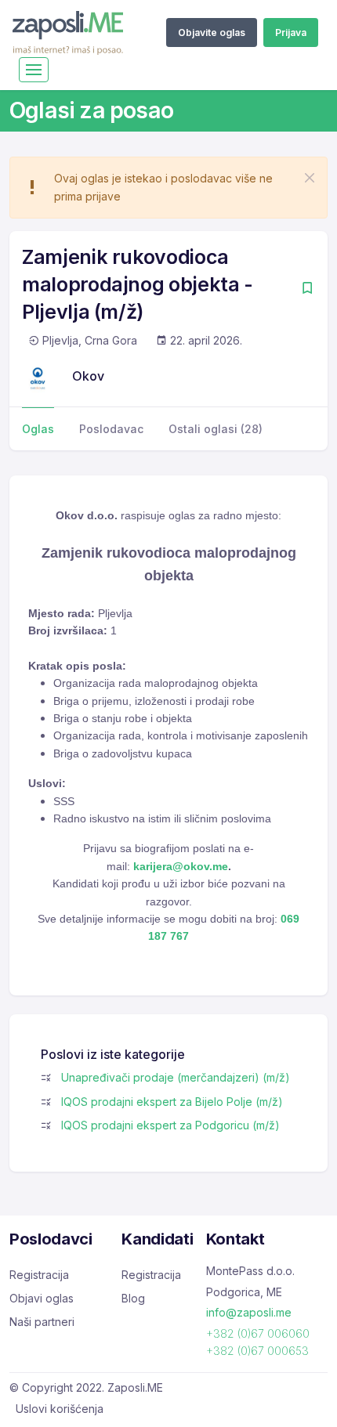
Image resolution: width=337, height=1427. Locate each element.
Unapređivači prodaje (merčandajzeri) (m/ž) (175, 1077)
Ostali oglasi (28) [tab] (215, 428)
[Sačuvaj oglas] (307, 289)
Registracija (39, 1274)
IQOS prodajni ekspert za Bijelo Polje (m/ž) (172, 1101)
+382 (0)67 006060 (258, 1333)
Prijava (290, 32)
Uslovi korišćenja (59, 1408)
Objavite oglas (211, 32)
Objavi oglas (41, 1298)
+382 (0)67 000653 (257, 1350)
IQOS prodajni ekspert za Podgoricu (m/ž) (170, 1125)
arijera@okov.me (184, 866)
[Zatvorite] (309, 177)
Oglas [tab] (38, 428)
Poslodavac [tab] (111, 428)
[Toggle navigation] (34, 69)
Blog (133, 1298)
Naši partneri (41, 1321)
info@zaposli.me (249, 1312)
